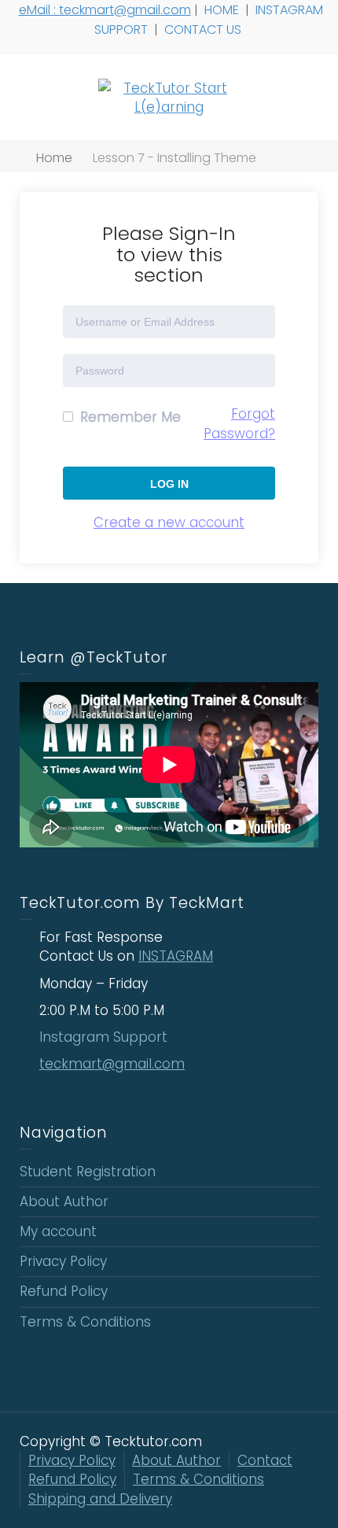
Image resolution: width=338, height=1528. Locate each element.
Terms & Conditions (85, 1321)
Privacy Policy (63, 1261)
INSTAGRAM (175, 956)
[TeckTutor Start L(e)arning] (169, 96)
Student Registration (88, 1171)
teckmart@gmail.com (112, 1063)
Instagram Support (105, 1037)
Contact (264, 1460)
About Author (64, 1201)
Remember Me (128, 417)
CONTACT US (204, 29)
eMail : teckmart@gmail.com (105, 10)
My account (58, 1231)
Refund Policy (64, 1291)
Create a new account (169, 522)
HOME (223, 10)
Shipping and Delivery (100, 1498)
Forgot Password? (239, 424)
